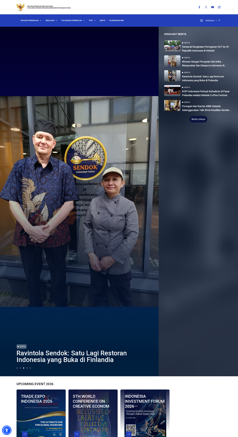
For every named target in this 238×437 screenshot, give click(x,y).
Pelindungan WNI (116, 20)
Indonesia (210, 20)
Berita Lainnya (198, 119)
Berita (102, 20)
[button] (7, 430)
